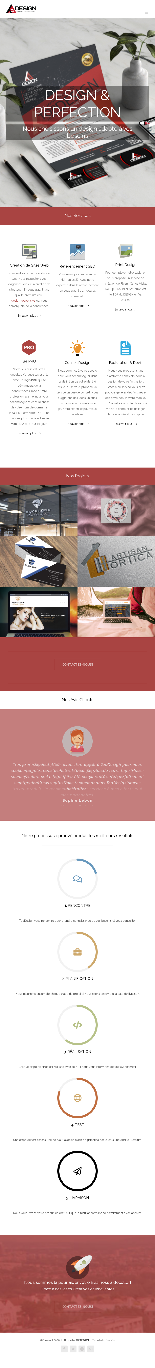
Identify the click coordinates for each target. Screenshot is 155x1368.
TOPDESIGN (82, 1344)
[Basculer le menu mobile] (147, 12)
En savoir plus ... (28, 315)
